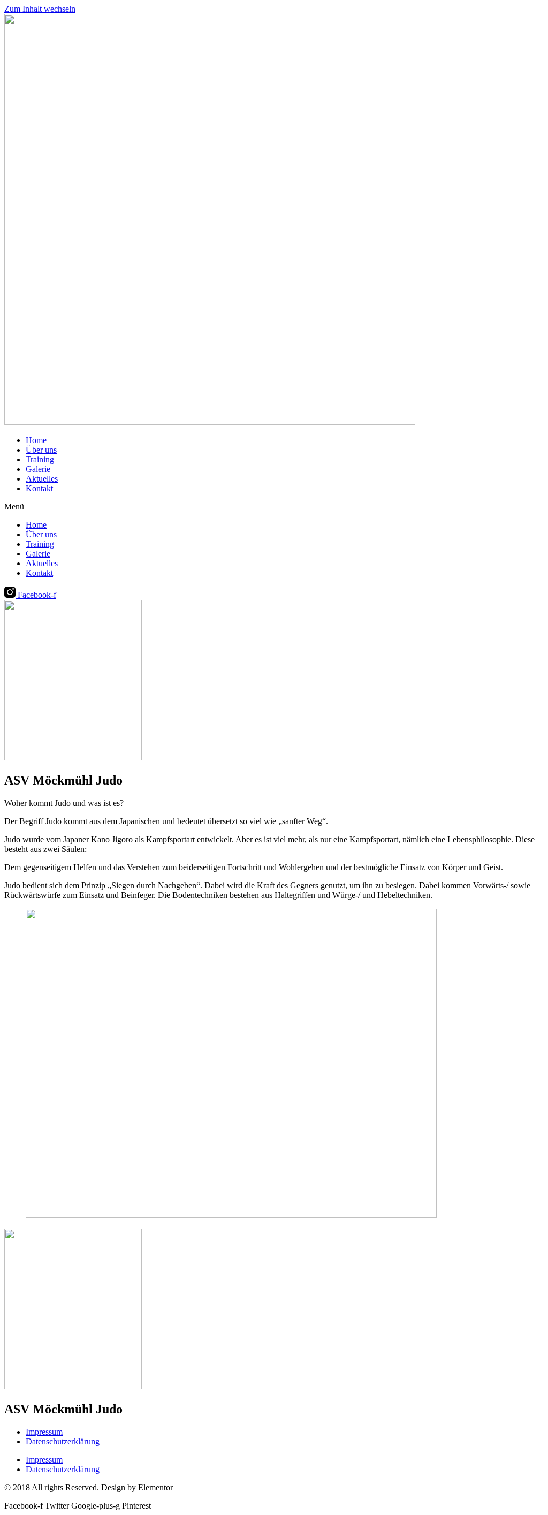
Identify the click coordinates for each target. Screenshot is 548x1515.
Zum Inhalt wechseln (39, 8)
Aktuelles (42, 478)
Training (40, 459)
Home (36, 440)
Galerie (38, 469)
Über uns (41, 449)
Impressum (44, 1431)
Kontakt (39, 488)
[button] (274, 507)
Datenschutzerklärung (63, 1441)
